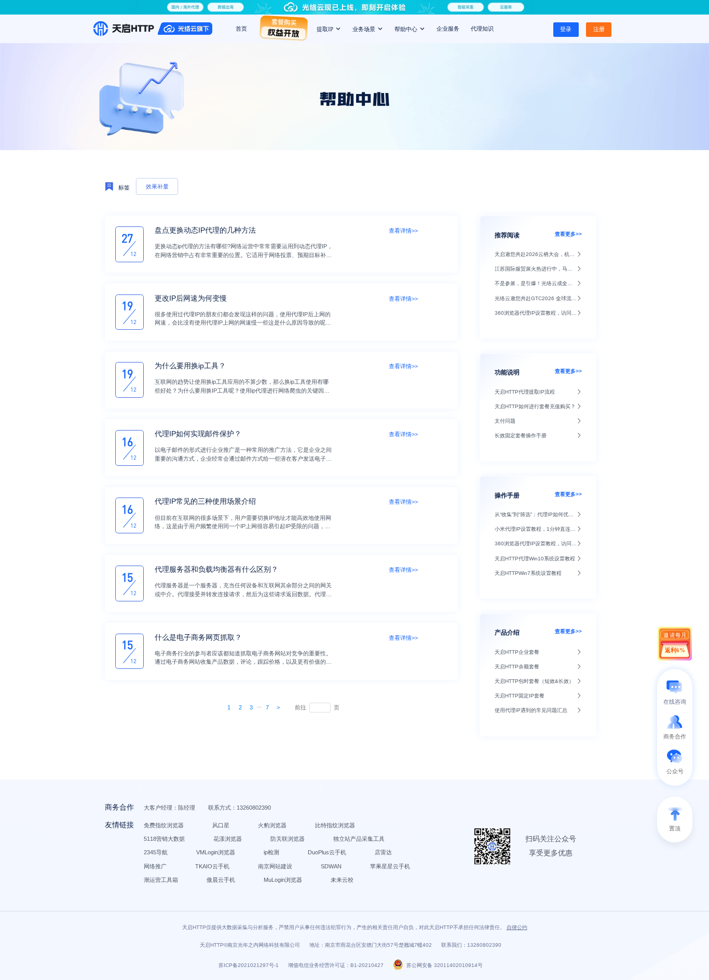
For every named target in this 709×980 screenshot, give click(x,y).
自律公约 (517, 927)
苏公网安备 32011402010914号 (444, 965)
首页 (241, 28)
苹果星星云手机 (390, 866)
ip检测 (271, 852)
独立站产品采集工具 (359, 839)
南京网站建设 (275, 866)
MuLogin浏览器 (283, 880)
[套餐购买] (283, 32)
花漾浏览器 (227, 839)
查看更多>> (568, 234)
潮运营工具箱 (161, 880)
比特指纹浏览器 (335, 825)
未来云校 (342, 880)
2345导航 (156, 852)
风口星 (220, 825)
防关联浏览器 (287, 839)
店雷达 (383, 852)
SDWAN (331, 866)
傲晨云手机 (221, 880)
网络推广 (155, 866)
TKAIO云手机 (212, 866)
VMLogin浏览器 (215, 852)
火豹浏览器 (272, 825)
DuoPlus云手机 (327, 852)
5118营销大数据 (164, 839)
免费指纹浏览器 (164, 825)
